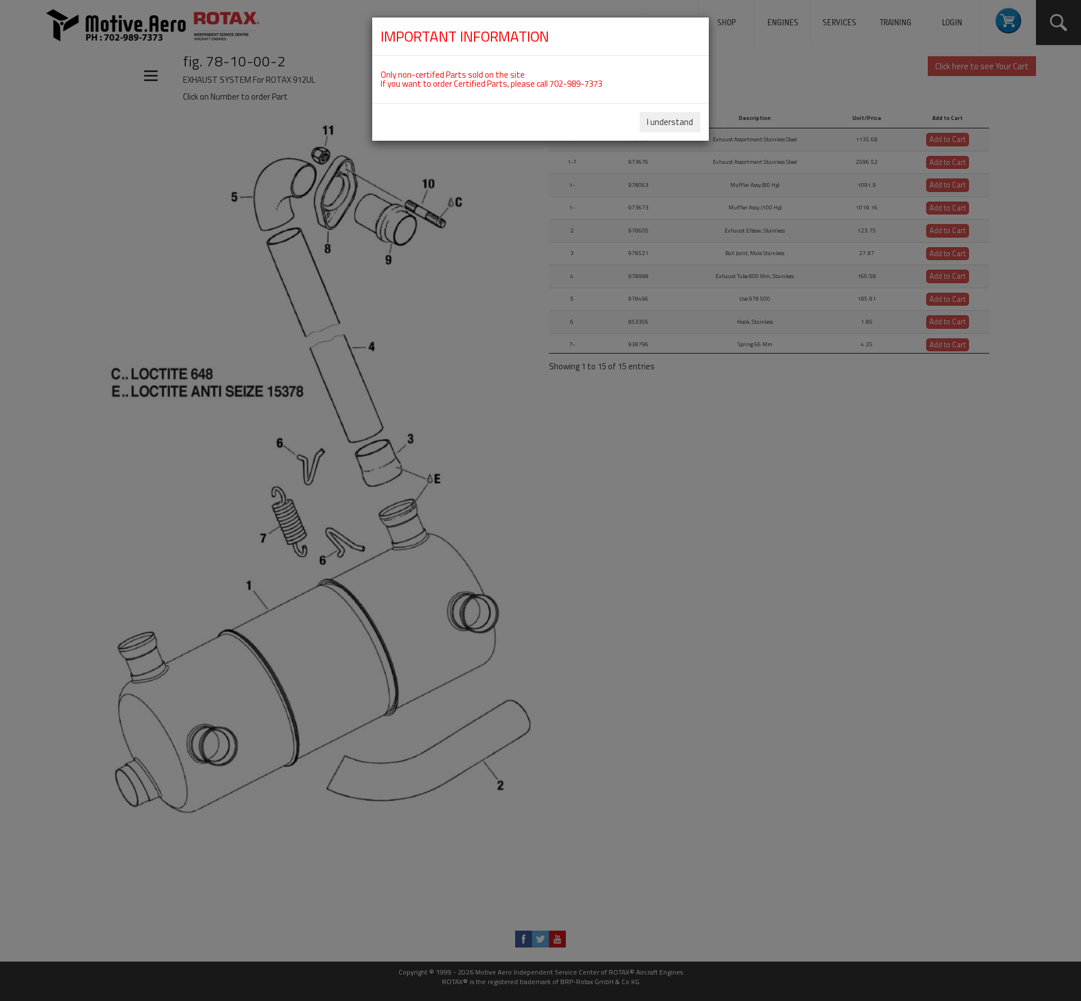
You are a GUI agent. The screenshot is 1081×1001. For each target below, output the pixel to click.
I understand (670, 121)
